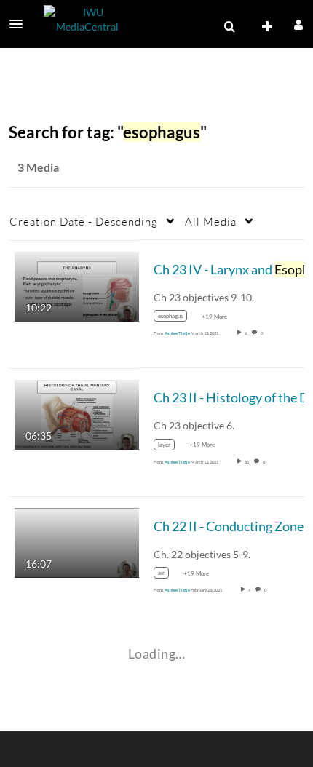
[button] (20, 24)
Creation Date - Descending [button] (83, 221)
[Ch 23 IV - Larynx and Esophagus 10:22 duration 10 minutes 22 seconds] (77, 285)
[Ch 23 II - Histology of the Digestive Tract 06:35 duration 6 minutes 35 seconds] (77, 414)
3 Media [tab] (38, 167)
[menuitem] (229, 27)
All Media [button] (211, 221)
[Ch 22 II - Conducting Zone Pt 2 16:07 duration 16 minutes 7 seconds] (77, 542)
